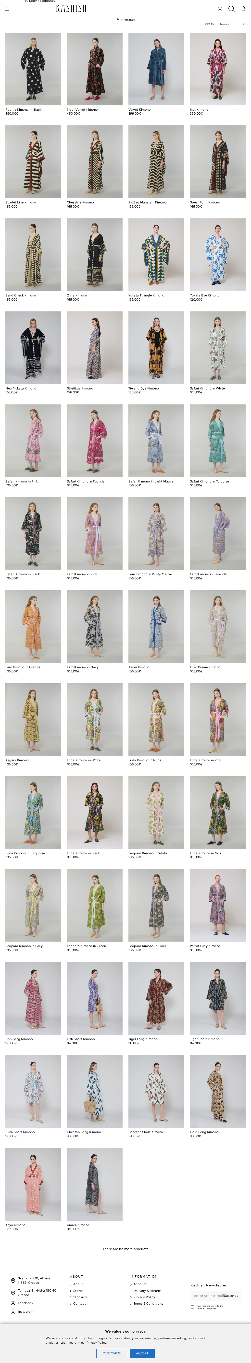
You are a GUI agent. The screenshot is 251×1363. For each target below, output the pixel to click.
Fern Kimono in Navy (83, 667)
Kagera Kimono (17, 760)
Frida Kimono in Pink (205, 760)
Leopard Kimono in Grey (24, 946)
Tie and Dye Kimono (143, 388)
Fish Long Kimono (19, 1039)
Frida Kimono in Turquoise (25, 853)
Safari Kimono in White (207, 388)
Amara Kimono (78, 1225)
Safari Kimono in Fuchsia (86, 481)
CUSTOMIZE (112, 1353)
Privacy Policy (96, 1342)
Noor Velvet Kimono (82, 109)
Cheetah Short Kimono (145, 1132)
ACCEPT (142, 1353)
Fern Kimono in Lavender (209, 574)
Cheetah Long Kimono (84, 1132)
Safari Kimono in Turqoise (209, 481)
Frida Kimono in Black (83, 853)
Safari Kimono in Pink (21, 481)
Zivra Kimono (77, 295)
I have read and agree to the (209, 1307)
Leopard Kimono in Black (147, 946)
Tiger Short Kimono (205, 1039)
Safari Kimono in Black (22, 574)
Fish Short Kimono (81, 1039)
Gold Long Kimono (204, 1132)
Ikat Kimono (199, 109)
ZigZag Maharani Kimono (147, 202)
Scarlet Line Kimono (20, 202)
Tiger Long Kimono (143, 1039)
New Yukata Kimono (21, 388)
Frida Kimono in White (84, 760)
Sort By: (209, 23)
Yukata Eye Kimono (205, 295)
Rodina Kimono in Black (23, 109)
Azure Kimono (139, 667)
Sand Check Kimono (20, 295)
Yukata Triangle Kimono (146, 295)
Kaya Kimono (15, 1225)
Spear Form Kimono (205, 202)
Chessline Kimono (80, 202)
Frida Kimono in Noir (205, 853)
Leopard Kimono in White (147, 853)
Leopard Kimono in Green (86, 946)
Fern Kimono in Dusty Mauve (150, 574)
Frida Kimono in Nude (145, 760)
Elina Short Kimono (20, 1132)
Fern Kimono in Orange (22, 667)
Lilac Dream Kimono (205, 667)
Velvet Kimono (139, 109)
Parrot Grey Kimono (205, 946)
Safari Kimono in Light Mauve (151, 481)
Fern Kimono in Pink (82, 574)
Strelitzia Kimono (80, 388)
